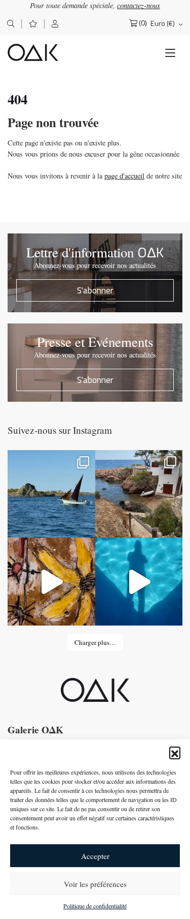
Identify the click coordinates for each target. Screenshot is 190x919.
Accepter (95, 856)
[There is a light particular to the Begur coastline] (139, 494)
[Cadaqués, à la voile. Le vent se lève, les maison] (51, 494)
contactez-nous (138, 5)
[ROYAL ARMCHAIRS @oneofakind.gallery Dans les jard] (139, 582)
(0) (143, 23)
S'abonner (95, 290)
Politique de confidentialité (95, 906)
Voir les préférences (95, 884)
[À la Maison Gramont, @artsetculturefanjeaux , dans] (51, 582)
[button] (175, 752)
